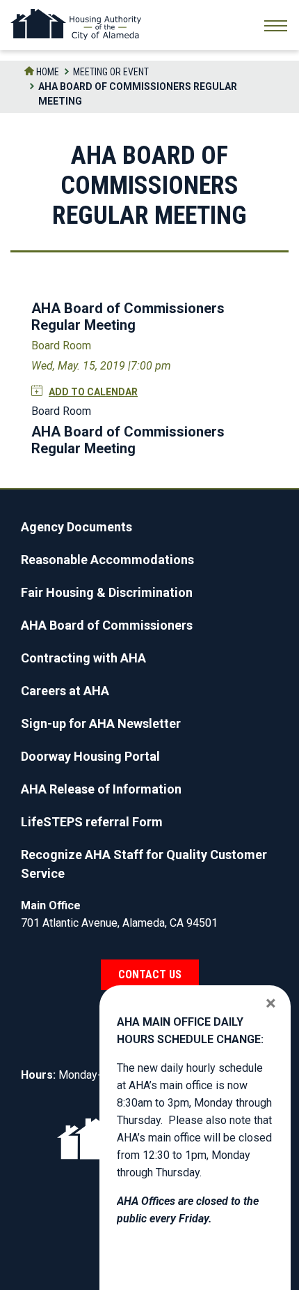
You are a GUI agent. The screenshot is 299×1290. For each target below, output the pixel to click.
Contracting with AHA (83, 658)
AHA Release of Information (101, 789)
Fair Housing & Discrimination (107, 592)
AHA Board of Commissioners (107, 625)
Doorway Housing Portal (90, 756)
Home (46, 71)
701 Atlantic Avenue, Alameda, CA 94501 (119, 922)
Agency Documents (76, 526)
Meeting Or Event (111, 71)
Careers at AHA (65, 690)
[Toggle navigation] (276, 27)
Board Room (61, 345)
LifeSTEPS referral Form (92, 821)
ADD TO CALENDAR (93, 391)
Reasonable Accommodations (107, 559)
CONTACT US (149, 974)
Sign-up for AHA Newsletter (101, 723)
